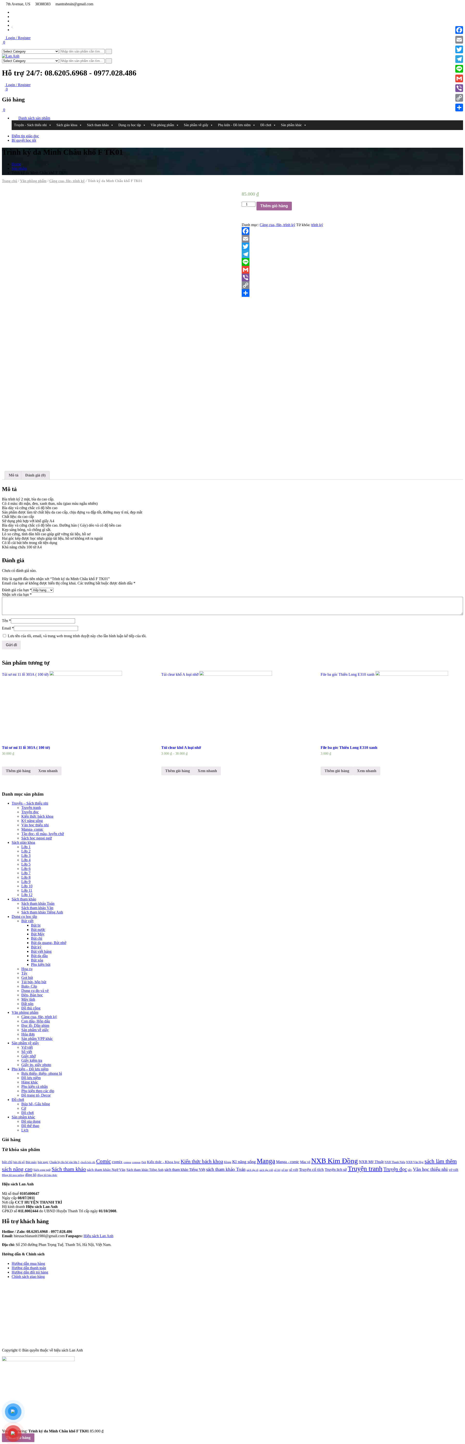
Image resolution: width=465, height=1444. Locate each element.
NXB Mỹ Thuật (371, 1162)
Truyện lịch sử (336, 1169)
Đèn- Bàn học (32, 995)
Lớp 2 (26, 851)
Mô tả (13, 475)
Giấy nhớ (28, 1056)
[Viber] (352, 277)
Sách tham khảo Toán (37, 903)
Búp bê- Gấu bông (35, 1104)
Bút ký (36, 947)
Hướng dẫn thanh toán (29, 1268)
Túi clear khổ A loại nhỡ (179, 674)
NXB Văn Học (415, 1162)
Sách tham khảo (98, 125)
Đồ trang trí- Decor (36, 1095)
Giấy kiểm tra (31, 1060)
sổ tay (284, 1170)
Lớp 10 (26, 886)
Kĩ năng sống (244, 1161)
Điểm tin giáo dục (25, 136)
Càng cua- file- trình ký (67, 181)
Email (8, 628)
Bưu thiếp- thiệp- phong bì (41, 1073)
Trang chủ (9, 181)
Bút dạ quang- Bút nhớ (48, 943)
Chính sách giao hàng (28, 1277)
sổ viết (293, 1170)
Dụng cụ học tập (129, 125)
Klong (227, 1162)
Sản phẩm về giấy (196, 125)
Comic (103, 1161)
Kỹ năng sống (32, 821)
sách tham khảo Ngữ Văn (106, 1170)
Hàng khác (29, 1082)
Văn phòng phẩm (162, 125)
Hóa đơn (28, 1034)
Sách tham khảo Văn (37, 908)
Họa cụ (26, 969)
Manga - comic (287, 1162)
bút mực (43, 1162)
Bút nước (38, 930)
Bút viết (27, 921)
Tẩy (24, 973)
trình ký (317, 225)
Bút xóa (37, 960)
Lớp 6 (26, 869)
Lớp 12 (26, 895)
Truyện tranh (31, 808)
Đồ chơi (265, 125)
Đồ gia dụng (30, 1121)
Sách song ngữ (42, 1170)
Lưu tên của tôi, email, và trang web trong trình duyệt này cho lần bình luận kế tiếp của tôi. (77, 636)
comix (117, 1162)
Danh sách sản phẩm (34, 118)
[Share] (352, 293)
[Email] (352, 239)
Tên (6, 621)
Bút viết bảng (41, 951)
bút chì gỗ (19, 1162)
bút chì (7, 1162)
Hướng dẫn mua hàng (28, 1263)
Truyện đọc (30, 812)
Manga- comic (32, 829)
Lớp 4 (26, 860)
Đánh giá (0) (35, 475)
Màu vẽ (305, 1162)
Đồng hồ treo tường (13, 1175)
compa (127, 1162)
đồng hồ (30, 1175)
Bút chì (36, 938)
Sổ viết (26, 1052)
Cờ (23, 1108)
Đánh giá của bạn (17, 590)
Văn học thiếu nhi (35, 825)
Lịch (24, 1130)
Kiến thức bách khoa (37, 816)
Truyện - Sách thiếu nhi (30, 125)
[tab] (14, 475)
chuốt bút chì (87, 1162)
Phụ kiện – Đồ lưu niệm (30, 1069)
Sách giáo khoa (66, 125)
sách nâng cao (17, 1169)
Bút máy (31, 1162)
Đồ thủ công (30, 1008)
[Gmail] (352, 270)
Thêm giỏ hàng (274, 206)
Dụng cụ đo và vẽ (35, 991)
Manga (266, 1161)
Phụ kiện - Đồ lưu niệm (234, 125)
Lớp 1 (26, 847)
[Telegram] (352, 254)
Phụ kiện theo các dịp (37, 1091)
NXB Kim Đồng (334, 1161)
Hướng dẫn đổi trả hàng (30, 1272)
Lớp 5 (26, 864)
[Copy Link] (352, 285)
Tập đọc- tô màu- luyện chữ (42, 834)
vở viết (453, 1170)
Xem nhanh (48, 771)
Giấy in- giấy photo (36, 1065)
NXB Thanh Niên (395, 1162)
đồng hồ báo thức (47, 1175)
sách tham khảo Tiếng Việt (184, 1169)
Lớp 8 (26, 877)
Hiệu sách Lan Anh (98, 1236)
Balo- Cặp (29, 986)
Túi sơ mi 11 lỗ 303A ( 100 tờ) (25, 674)
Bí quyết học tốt (24, 140)
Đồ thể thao (30, 1126)
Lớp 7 (26, 873)
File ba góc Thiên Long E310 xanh (347, 674)
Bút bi (35, 925)
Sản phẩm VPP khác (37, 1039)
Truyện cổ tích (311, 1169)
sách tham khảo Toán (226, 1169)
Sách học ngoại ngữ (36, 838)
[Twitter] (352, 246)
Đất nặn (27, 1004)
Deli (143, 1162)
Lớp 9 (26, 882)
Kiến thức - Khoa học (163, 1162)
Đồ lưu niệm (31, 1078)
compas (136, 1162)
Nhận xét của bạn (17, 594)
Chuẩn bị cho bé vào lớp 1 (64, 1162)
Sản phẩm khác (291, 125)
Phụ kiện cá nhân (34, 1086)
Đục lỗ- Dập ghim (35, 1025)
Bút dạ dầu (39, 956)
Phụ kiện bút (40, 964)
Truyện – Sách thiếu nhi (30, 803)
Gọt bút (27, 977)
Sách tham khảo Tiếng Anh (42, 912)
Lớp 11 (26, 890)
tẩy (410, 1170)
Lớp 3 (26, 855)
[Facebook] (352, 231)
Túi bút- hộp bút (33, 982)
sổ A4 (277, 1169)
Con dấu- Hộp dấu (35, 1021)
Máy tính (28, 999)
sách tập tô (252, 1169)
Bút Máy (38, 934)
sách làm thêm (441, 1161)
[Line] (352, 262)
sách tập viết (266, 1169)
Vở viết (27, 1047)
